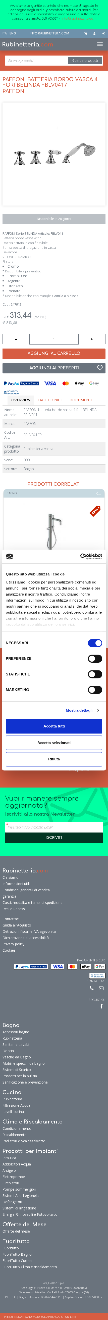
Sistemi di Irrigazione (19, 1208)
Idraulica (9, 1157)
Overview (20, 400)
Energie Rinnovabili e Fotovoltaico (30, 1214)
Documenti (81, 400)
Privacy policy (13, 944)
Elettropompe (14, 1176)
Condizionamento (17, 1128)
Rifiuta (54, 759)
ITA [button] (5, 33)
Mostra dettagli (79, 710)
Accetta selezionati (54, 743)
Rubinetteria (12, 1038)
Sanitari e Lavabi (16, 1044)
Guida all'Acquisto (17, 925)
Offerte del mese (16, 1231)
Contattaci (11, 918)
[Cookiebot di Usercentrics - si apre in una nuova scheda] (80, 556)
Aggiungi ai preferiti (54, 368)
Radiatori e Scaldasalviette (24, 1141)
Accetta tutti (54, 726)
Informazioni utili (16, 883)
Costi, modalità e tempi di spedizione (33, 902)
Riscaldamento (15, 1134)
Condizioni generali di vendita (26, 890)
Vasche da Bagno (17, 1057)
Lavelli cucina (13, 1111)
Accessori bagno (16, 1032)
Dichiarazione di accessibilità (26, 937)
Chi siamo (11, 877)
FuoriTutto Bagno (17, 1254)
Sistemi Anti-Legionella (21, 1195)
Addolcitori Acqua (17, 1164)
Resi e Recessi (14, 908)
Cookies (9, 950)
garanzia (9, 896)
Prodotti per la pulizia (20, 1075)
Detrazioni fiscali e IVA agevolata (29, 931)
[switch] (95, 659)
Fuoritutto (11, 1248)
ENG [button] (13, 33)
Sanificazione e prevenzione (25, 1082)
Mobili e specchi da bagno (24, 1063)
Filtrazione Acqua (16, 1105)
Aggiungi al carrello (54, 353)
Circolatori (11, 1183)
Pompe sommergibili (19, 1189)
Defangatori (12, 1201)
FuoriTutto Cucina (17, 1260)
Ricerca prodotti (85, 60)
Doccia (8, 1050)
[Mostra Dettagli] (54, 534)
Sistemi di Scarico (17, 1069)
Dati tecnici (50, 400)
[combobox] (54, 61)
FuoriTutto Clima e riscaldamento (30, 1266)
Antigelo (9, 1170)
